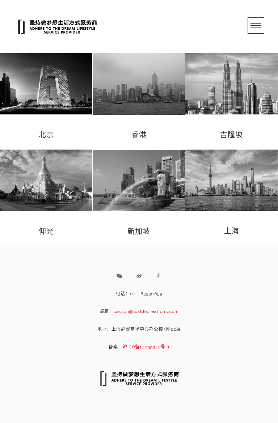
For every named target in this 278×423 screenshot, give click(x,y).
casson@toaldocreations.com (146, 311)
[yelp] (158, 276)
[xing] (119, 276)
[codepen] (139, 276)
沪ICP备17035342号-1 (146, 346)
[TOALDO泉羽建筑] (57, 26)
